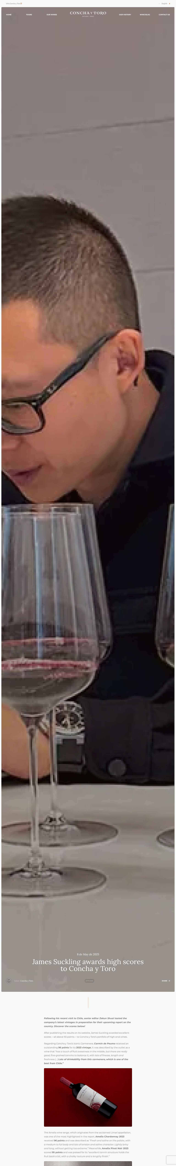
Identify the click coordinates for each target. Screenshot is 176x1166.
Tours (29, 15)
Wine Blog (145, 15)
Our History (125, 15)
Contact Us (164, 15)
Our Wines (52, 15)
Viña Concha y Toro (13, 4)
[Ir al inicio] (88, 15)
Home (8, 15)
